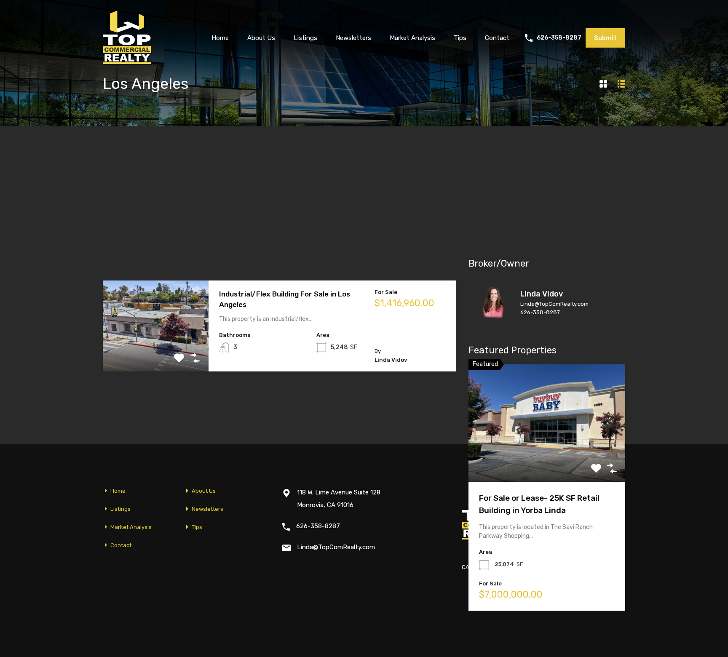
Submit (605, 38)
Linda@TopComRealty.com (554, 304)
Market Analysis (412, 38)
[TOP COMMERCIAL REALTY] (127, 61)
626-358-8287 (559, 38)
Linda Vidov (541, 294)
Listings (305, 38)
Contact (497, 38)
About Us (261, 38)
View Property (156, 353)
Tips (460, 38)
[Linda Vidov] (494, 318)
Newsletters (353, 38)
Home (220, 38)
